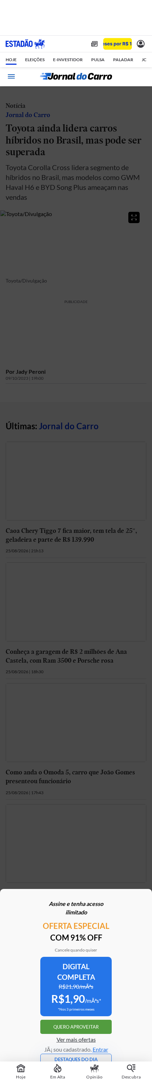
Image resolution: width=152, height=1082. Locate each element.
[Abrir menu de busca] (140, 76)
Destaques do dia (76, 1059)
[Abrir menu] (11, 76)
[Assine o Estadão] (117, 44)
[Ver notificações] (140, 44)
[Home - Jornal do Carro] (76, 76)
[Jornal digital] (94, 44)
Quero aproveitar (76, 1027)
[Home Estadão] (25, 44)
